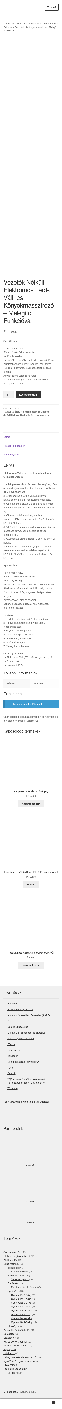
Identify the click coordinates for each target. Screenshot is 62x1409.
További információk (14, 445)
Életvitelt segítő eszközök (29, 23)
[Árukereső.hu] (31, 1151)
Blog (9, 1021)
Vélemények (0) (11, 454)
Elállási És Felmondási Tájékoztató (26, 1032)
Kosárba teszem (28, 394)
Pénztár (11, 1073)
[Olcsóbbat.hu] (31, 1187)
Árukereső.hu (31, 1165)
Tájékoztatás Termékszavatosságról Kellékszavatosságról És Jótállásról (26, 1080)
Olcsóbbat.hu (31, 1201)
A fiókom (12, 1003)
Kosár (10, 1067)
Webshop (12, 1088)
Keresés (31, 1404)
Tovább (31, 884)
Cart (47, 1401)
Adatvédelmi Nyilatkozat (20, 1009)
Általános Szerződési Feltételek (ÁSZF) (28, 1015)
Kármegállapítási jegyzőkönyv (23, 1061)
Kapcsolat (12, 1056)
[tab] (31, 437)
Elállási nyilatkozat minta (20, 1038)
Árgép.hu (31, 1222)
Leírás (6, 437)
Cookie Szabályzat (17, 1027)
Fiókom (10, 1404)
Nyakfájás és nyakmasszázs (34, 415)
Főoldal (11, 1044)
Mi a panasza (10, 1392)
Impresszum (13, 1050)
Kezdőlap (10, 23)
